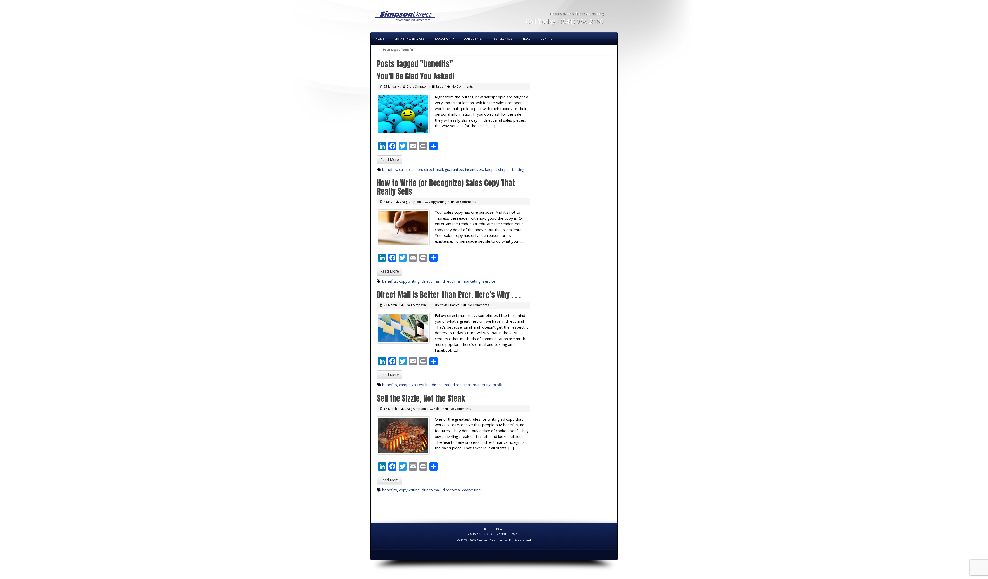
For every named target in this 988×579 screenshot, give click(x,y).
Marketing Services (409, 38)
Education (442, 38)
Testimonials (502, 38)
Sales (439, 86)
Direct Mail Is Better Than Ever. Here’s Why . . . (449, 295)
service (489, 281)
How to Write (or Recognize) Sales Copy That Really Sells (446, 187)
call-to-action (410, 169)
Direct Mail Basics (446, 305)
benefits (389, 169)
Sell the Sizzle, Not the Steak (421, 398)
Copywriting (437, 202)
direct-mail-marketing (462, 281)
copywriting (409, 281)
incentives (474, 169)
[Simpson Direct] (405, 15)
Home (380, 38)
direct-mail (433, 169)
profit (498, 384)
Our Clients (473, 38)
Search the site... (611, 38)
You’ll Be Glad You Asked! (415, 76)
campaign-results (414, 384)
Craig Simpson (417, 86)
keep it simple (497, 169)
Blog (526, 38)
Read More (389, 159)
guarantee (454, 169)
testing (518, 169)
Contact (547, 38)
